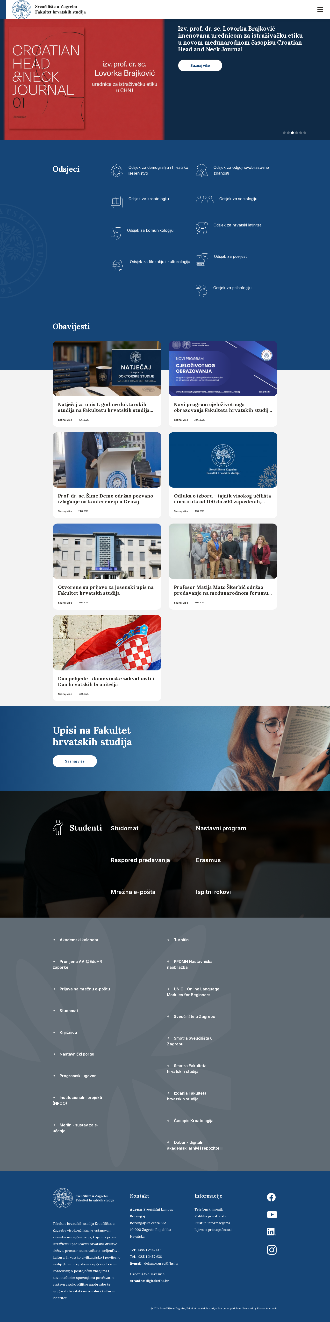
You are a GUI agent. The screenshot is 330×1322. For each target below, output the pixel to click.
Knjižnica (68, 1032)
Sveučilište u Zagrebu (194, 1016)
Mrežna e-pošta (133, 891)
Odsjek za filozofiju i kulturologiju (160, 261)
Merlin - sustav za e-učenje (76, 1128)
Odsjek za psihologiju (232, 287)
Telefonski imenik (208, 1209)
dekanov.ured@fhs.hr (161, 1263)
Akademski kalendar (79, 939)
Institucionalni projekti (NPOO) (77, 1100)
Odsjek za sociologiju (238, 198)
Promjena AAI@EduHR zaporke (77, 964)
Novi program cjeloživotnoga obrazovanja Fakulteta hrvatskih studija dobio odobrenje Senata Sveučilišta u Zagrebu (222, 413)
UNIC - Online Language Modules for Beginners (193, 992)
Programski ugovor (77, 1075)
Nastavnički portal (76, 1054)
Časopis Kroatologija (193, 1120)
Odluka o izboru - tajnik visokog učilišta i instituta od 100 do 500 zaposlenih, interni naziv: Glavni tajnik (222, 501)
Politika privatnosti (210, 1216)
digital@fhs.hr (157, 1281)
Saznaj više (65, 419)
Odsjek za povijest (230, 256)
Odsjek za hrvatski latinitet (237, 225)
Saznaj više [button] (200, 58)
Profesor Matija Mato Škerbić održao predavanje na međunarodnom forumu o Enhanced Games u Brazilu (221, 593)
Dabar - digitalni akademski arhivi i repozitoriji (194, 1145)
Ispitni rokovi (213, 891)
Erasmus (208, 860)
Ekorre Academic (267, 1308)
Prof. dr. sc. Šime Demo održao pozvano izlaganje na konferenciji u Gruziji (105, 498)
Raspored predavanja (140, 860)
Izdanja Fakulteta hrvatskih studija (187, 1096)
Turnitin (181, 939)
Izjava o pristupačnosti (212, 1229)
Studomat (124, 828)
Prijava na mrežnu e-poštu (84, 989)
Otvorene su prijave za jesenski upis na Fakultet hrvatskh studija (106, 590)
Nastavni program (221, 828)
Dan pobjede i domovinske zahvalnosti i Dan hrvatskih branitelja (106, 681)
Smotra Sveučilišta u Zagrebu (190, 1041)
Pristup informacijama (212, 1223)
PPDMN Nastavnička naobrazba (190, 964)
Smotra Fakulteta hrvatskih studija (187, 1068)
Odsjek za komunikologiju (150, 230)
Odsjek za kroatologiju (149, 198)
